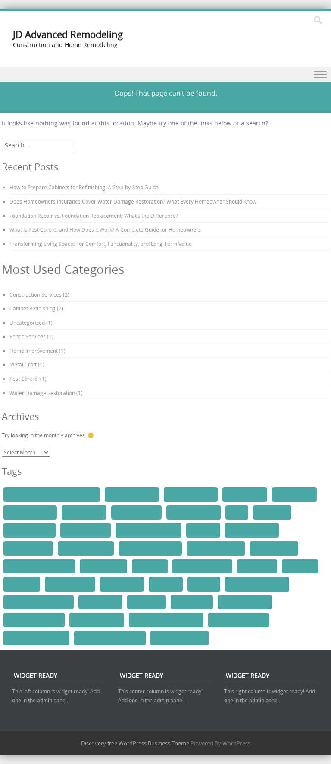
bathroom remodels (191, 494)
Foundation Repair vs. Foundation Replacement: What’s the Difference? (93, 215)
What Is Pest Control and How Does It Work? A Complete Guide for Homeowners (105, 229)
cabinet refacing (84, 512)
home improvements (86, 548)
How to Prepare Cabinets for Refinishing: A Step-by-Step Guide (84, 187)
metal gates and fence (202, 566)
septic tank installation (34, 620)
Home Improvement (33, 350)
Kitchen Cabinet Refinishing (39, 566)
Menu (165, 74)
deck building (272, 512)
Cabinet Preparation (30, 512)
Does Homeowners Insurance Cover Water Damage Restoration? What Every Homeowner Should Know (132, 201)
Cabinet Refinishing (32, 308)
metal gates (150, 566)
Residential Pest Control (257, 584)
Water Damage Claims (238, 620)
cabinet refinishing (136, 512)
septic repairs (146, 602)
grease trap (203, 530)
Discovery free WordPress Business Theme (135, 743)
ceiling (236, 512)
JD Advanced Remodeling (68, 34)
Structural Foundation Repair (166, 620)
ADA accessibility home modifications (51, 494)
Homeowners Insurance (150, 548)
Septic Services (27, 336)
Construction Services (35, 294)
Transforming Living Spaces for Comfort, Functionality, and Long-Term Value (100, 243)
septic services (192, 602)
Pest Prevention (122, 584)
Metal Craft (23, 364)
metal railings (257, 566)
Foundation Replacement (148, 530)
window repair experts (179, 638)
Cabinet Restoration (193, 512)
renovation (203, 584)
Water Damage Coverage (36, 638)
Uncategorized (27, 322)
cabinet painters (244, 494)
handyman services (252, 530)
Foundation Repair (85, 530)
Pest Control (24, 378)
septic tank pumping (96, 620)
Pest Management (70, 584)
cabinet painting (294, 494)
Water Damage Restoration (42, 392)
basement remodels (132, 494)
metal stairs (300, 566)
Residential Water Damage (38, 602)
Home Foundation (28, 548)
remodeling (166, 584)
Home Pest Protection (215, 548)
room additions (100, 602)
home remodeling (273, 548)
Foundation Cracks (29, 530)
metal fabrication (103, 566)
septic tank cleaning (245, 602)
